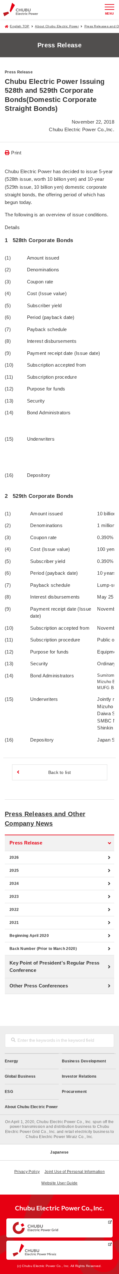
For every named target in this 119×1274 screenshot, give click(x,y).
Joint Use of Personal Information (74, 1171)
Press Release (26, 842)
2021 (14, 922)
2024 (14, 883)
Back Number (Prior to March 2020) (43, 948)
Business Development (84, 1061)
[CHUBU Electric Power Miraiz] (59, 1250)
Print (16, 152)
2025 (14, 870)
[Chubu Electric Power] (20, 9)
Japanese (59, 1152)
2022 (14, 909)
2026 (14, 857)
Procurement (74, 1091)
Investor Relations (79, 1076)
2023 (14, 896)
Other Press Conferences (39, 985)
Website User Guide (59, 1183)
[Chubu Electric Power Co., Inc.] (59, 1210)
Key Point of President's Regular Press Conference (54, 966)
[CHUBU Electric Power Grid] (59, 1227)
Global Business (20, 1076)
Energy (11, 1061)
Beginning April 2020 (29, 935)
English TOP (19, 26)
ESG (9, 1091)
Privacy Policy (27, 1171)
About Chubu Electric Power (57, 26)
